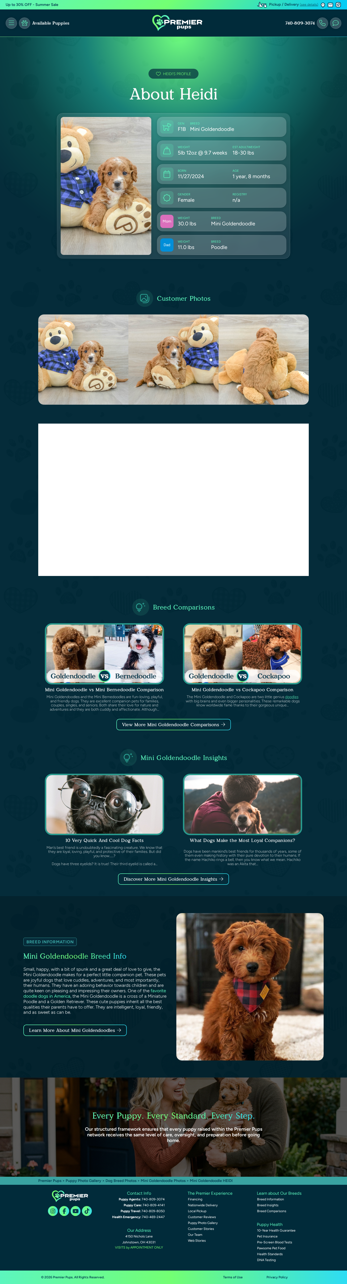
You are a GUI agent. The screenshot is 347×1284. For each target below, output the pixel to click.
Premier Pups (49, 1180)
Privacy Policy (277, 1277)
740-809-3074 (300, 23)
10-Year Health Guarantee (276, 1230)
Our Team (195, 1235)
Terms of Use (233, 1277)
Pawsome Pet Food (271, 1248)
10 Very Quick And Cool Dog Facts (104, 840)
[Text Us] (335, 23)
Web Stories (197, 1241)
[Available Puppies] (24, 23)
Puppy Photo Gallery (83, 1180)
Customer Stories (201, 1229)
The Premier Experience (210, 1193)
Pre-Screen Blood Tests (274, 1242)
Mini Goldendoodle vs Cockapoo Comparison (242, 689)
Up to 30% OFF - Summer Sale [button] (32, 4)
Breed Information (270, 1199)
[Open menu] (11, 23)
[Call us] (322, 23)
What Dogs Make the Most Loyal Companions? (242, 840)
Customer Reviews (202, 1217)
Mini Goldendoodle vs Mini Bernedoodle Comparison (104, 689)
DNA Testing (266, 1260)
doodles (291, 697)
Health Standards (270, 1254)
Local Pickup (197, 1211)
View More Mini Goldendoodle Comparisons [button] (170, 724)
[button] (323, 5)
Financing (195, 1199)
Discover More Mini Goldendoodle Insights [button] (170, 879)
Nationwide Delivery (203, 1205)
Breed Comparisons (271, 1211)
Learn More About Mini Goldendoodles (72, 1030)
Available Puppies (50, 23)
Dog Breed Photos (121, 1180)
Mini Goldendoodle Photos (163, 1180)
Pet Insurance (267, 1236)
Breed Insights (268, 1205)
